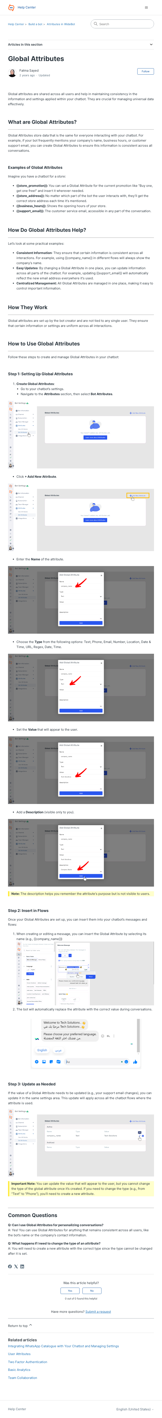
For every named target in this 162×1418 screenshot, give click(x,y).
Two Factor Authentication (27, 1362)
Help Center (16, 24)
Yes (70, 1290)
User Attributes (19, 1354)
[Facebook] (10, 1266)
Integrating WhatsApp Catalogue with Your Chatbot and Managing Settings (63, 1346)
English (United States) (133, 1409)
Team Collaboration (22, 1378)
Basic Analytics (19, 1370)
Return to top (18, 1326)
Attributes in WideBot (61, 24)
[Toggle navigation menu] (146, 7)
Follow (146, 71)
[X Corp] (16, 1266)
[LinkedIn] (22, 1266)
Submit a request (98, 1312)
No (92, 1290)
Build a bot (35, 24)
